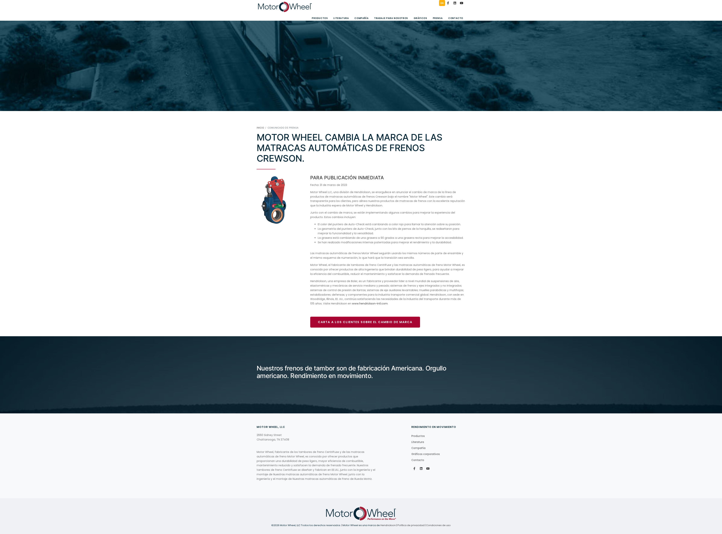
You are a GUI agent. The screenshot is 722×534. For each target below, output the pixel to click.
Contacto (455, 18)
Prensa (438, 18)
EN (442, 3)
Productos (320, 18)
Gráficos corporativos (425, 454)
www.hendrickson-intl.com (370, 303)
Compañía (361, 18)
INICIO (260, 127)
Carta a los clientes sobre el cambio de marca (365, 322)
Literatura (341, 18)
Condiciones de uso (438, 525)
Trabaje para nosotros (391, 18)
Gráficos (420, 18)
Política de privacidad (410, 525)
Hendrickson (388, 525)
